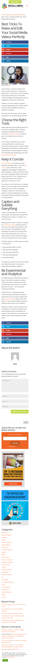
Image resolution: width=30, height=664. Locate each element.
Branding (4, 537)
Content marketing (6, 542)
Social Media (5, 579)
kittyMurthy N (5, 629)
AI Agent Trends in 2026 (12, 649)
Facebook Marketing (7, 550)
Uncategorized (5, 589)
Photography (5, 572)
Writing (3, 594)
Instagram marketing (7, 562)
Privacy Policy (10, 657)
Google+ (4, 552)
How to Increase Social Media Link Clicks (12, 613)
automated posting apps (9, 155)
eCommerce (5, 547)
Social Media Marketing (17, 15)
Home (3, 15)
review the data (8, 299)
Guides (3, 555)
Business (4, 540)
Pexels (8, 85)
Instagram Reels (13, 134)
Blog (7, 15)
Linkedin (4, 567)
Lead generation (6, 564)
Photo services (5, 640)
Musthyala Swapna (6, 645)
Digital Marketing (6, 545)
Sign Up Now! (15, 2)
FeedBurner (18, 446)
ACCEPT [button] (5, 660)
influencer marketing (7, 560)
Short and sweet (6, 163)
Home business (6, 557)
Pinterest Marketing (7, 574)
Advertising (4, 532)
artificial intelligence (7, 535)
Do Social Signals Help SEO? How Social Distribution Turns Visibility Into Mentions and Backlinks (14, 636)
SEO (3, 577)
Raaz (3, 649)
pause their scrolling (9, 225)
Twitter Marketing (6, 587)
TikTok (3, 584)
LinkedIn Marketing (6, 569)
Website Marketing (6, 592)
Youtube (4, 597)
